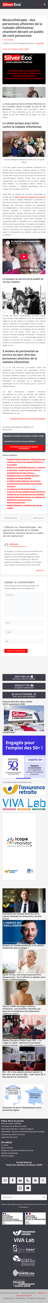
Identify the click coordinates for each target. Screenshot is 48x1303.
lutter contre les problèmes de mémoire (30, 197)
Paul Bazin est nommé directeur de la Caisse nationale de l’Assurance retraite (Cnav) (22, 916)
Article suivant (39, 518)
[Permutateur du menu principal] (39, 4)
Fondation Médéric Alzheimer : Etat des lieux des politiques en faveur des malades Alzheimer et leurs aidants (26, 462)
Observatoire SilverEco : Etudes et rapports (17, 1129)
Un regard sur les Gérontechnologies (21, 489)
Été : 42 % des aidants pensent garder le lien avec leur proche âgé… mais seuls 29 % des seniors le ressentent (23, 1074)
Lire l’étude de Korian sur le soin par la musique (28, 419)
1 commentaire (8, 40)
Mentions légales (7, 1156)
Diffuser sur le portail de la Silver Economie (17, 1150)
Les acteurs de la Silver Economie (13, 1126)
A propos (4, 1145)
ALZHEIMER (39, 43)
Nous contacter (7, 1148)
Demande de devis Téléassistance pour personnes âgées (21, 1108)
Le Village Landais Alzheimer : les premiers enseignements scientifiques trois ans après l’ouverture (24, 483)
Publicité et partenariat (9, 1153)
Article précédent (10, 518)
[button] (45, 4)
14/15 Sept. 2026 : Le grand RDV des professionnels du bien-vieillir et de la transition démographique (24, 73)
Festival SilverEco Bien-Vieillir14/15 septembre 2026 (17, 702)
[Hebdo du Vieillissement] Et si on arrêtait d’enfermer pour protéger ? (23, 946)
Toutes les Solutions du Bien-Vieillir (15, 49)
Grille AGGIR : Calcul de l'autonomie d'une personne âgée (22, 1132)
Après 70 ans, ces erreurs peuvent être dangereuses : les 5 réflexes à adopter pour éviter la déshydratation (23, 977)
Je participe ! (8, 732)
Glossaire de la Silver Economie (13, 1134)
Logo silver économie (9, 1137)
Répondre (40, 570)
